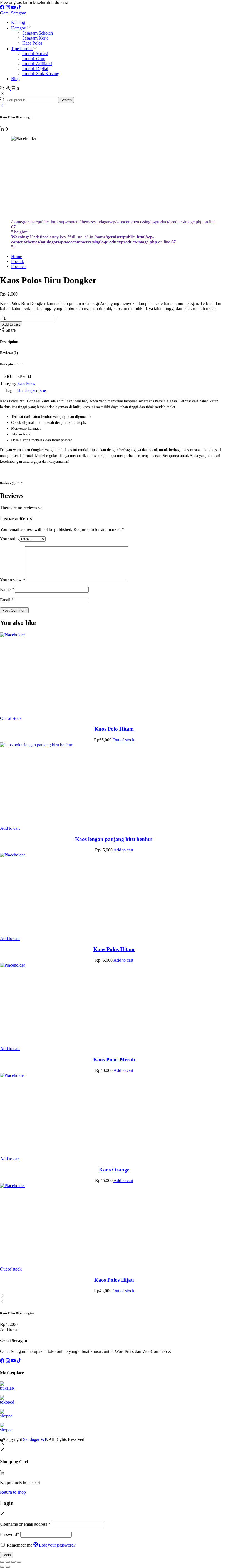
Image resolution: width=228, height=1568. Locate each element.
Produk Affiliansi (37, 63)
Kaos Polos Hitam (114, 949)
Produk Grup (33, 58)
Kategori (18, 28)
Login (6, 1555)
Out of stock (11, 718)
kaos (42, 390)
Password (9, 1534)
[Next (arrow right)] (8, 1567)
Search (66, 100)
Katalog (18, 22)
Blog (15, 78)
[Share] (13, 1562)
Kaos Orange (114, 1170)
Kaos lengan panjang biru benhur (114, 839)
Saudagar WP (35, 1439)
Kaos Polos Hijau (114, 1280)
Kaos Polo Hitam (114, 729)
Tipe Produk (22, 48)
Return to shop (13, 1492)
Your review (12, 579)
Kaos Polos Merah (114, 1059)
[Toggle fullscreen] (8, 1562)
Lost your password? (57, 1545)
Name (7, 589)
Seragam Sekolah (37, 33)
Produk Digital (35, 68)
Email (7, 599)
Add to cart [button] (10, 828)
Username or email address (25, 1524)
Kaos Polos (32, 43)
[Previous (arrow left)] (2, 1567)
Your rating (10, 538)
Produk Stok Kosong (40, 73)
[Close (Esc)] (19, 1562)
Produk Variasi (35, 53)
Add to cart (11, 324)
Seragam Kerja (35, 38)
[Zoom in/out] (2, 1562)
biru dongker (27, 390)
